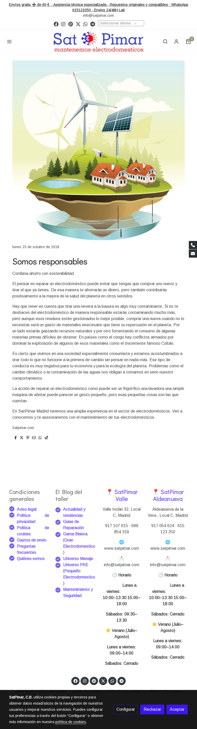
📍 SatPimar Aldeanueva (168, 495)
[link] (98, 41)
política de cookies (70, 722)
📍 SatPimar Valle (121, 495)
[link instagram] (63, 23)
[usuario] (176, 41)
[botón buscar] (165, 41)
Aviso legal (26, 509)
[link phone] (193, 245)
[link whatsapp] (85, 23)
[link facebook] (56, 23)
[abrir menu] (9, 41)
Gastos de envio (31, 540)
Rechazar (152, 709)
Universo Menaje (78, 558)
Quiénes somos (31, 558)
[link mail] (193, 253)
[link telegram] (92, 23)
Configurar (125, 709)
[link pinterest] (70, 23)
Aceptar (177, 709)
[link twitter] (78, 23)
